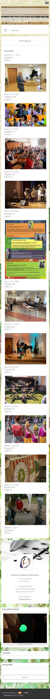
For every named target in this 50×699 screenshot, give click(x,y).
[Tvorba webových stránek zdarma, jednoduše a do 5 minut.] (19, 693)
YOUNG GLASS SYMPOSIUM (25, 644)
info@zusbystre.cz (25, 599)
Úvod (5, 30)
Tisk (26, 693)
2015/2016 (9, 51)
